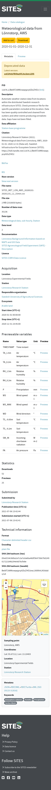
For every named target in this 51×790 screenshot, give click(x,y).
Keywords (9, 695)
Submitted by (8, 497)
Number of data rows (12, 207)
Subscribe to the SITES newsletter (21, 767)
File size (5, 198)
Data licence (10, 746)
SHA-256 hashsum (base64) (15, 566)
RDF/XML (15, 687)
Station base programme (13, 128)
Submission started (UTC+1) (15, 515)
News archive (11, 772)
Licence (5, 253)
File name (6, 185)
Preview (21, 56)
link (41, 89)
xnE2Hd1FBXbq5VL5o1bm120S (19, 73)
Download (23, 40)
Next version (8, 176)
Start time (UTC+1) (11, 310)
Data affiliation (9, 123)
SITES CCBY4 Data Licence (14, 258)
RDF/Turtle (26, 687)
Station (5, 283)
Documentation (9, 234)
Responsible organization (14, 292)
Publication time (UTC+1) (14, 506)
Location (6, 274)
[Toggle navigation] (45, 9)
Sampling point (11, 640)
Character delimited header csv (16, 540)
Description (7, 94)
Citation (5, 132)
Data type (6, 216)
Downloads (7, 469)
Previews (6, 478)
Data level (6, 225)
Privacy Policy (11, 741)
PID (3, 85)
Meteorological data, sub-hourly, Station (21, 220)
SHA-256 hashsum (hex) (13, 553)
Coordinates (10, 649)
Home (4, 22)
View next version (10, 181)
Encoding (6, 544)
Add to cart (9, 40)
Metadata (8, 682)
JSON (7, 687)
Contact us (10, 751)
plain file (6, 549)
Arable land (7, 305)
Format (5, 535)
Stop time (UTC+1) (11, 319)
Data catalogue (17, 22)
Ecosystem (7, 301)
